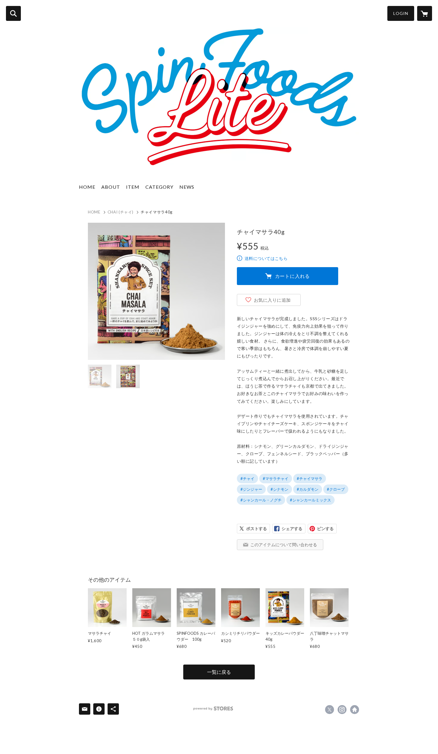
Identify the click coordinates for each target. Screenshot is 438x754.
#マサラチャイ (275, 478)
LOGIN (400, 13)
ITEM (132, 187)
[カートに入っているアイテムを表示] (424, 13)
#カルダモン (308, 489)
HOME (87, 187)
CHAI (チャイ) (121, 212)
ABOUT (110, 187)
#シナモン (279, 489)
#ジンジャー (251, 489)
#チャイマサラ (309, 478)
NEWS (186, 187)
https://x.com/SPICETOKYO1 (329, 709)
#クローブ (336, 489)
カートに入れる (292, 276)
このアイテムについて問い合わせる (283, 544)
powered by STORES (213, 708)
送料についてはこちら (266, 258)
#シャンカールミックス (310, 500)
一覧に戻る (219, 672)
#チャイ (247, 478)
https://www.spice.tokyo (354, 709)
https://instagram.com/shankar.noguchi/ (342, 709)
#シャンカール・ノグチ (261, 500)
